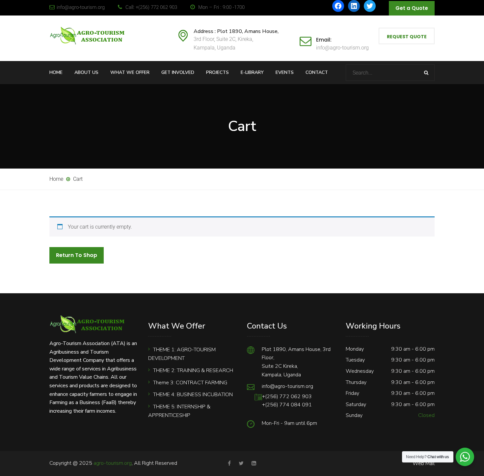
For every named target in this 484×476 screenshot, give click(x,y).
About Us (86, 72)
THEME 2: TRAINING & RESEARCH (193, 370)
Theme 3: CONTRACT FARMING (190, 382)
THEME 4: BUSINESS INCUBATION (193, 394)
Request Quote (407, 36)
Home (56, 72)
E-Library (252, 72)
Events (285, 72)
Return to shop (76, 255)
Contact (317, 72)
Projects (217, 72)
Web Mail (424, 463)
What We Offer (129, 72)
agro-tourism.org (113, 463)
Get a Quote (411, 8)
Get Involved (177, 72)
